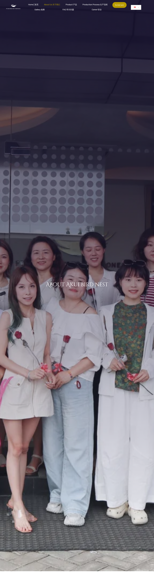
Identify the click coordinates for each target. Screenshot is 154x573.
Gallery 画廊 (40, 9)
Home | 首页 (33, 4)
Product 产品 (71, 4)
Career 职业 (97, 9)
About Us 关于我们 (52, 4)
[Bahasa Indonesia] (135, 7)
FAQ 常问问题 (68, 9)
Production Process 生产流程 (95, 4)
